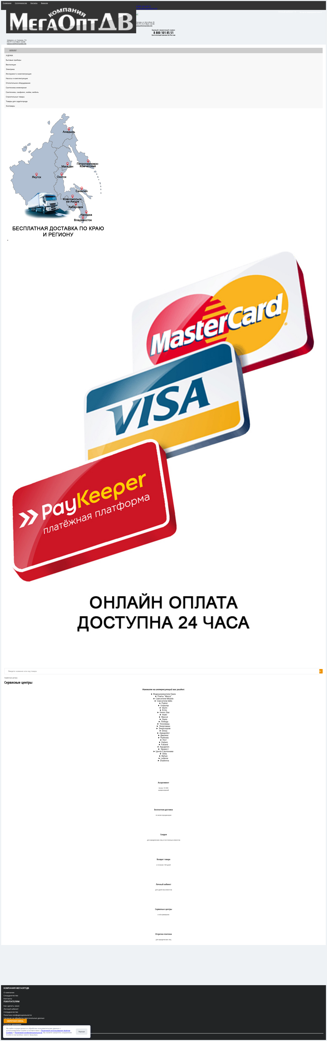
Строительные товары (15, 97)
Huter (164, 715)
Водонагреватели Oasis (164, 694)
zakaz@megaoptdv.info (146, 9)
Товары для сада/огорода (16, 101)
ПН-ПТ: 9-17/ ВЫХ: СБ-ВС (16, 42)
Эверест (165, 749)
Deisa (164, 731)
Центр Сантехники (164, 751)
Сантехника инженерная (16, 88)
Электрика (10, 69)
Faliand (164, 744)
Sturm (164, 708)
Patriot (164, 703)
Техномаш (165, 724)
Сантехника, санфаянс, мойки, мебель (22, 92)
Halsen (164, 742)
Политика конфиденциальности (18, 1015)
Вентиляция (11, 65)
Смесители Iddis (164, 701)
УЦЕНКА (9, 55)
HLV (165, 740)
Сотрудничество (11, 995)
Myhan (164, 756)
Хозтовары (10, 106)
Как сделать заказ (11, 1006)
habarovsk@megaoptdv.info (16, 44)
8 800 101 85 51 (143, 6)
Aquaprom (164, 747)
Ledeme (164, 758)
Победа (164, 722)
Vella (164, 754)
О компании (9, 992)
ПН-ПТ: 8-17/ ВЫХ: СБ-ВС (145, 24)
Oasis (164, 719)
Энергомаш (164, 726)
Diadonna (164, 761)
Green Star (165, 712)
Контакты (8, 998)
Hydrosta (164, 738)
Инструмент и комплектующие (18, 74)
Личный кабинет (11, 1009)
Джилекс (164, 735)
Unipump (164, 705)
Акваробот (165, 733)
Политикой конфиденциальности (28, 1033)
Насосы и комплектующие (17, 78)
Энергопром (164, 728)
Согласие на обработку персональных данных (24, 1018)
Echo (164, 710)
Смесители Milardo (164, 699)
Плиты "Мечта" (164, 696)
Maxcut (164, 717)
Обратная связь (15, 1021)
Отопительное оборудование (18, 83)
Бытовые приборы (13, 60)
